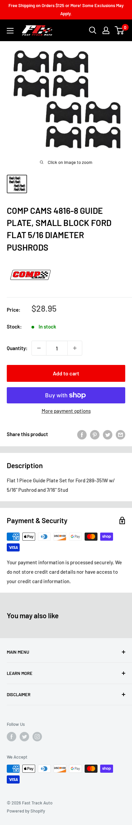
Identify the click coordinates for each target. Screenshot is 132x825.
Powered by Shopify (26, 811)
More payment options (66, 411)
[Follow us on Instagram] (37, 736)
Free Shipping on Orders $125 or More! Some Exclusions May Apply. (66, 9)
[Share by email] (120, 434)
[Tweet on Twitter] (107, 434)
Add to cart (66, 373)
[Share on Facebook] (82, 434)
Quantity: (17, 348)
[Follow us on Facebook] (11, 736)
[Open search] (92, 30)
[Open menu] (10, 30)
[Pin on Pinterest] (95, 434)
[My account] (106, 30)
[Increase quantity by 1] (75, 348)
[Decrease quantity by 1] (39, 348)
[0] (119, 30)
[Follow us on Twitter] (24, 736)
